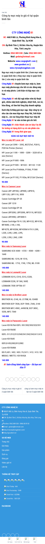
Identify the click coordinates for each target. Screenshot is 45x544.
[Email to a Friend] (20, 379)
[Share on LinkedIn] (29, 379)
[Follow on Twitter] (13, 535)
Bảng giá (5, 458)
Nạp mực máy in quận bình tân (15, 72)
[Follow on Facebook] (4, 535)
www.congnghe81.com (25, 61)
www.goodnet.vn (22, 64)
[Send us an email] (17, 535)
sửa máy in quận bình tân (18, 79)
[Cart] (42, 4)
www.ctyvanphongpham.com (22, 68)
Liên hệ (4, 467)
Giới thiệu (5, 446)
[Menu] (3, 4)
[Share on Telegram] (38, 379)
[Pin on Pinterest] (25, 379)
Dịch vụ (5, 454)
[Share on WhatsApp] (7, 379)
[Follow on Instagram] (8, 535)
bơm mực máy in (28, 83)
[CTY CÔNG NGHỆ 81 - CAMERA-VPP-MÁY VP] (22, 4)
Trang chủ (5, 442)
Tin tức (4, 12)
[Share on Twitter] (16, 379)
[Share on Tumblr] (33, 379)
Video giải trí (6, 463)
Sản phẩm (5, 450)
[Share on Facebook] (12, 379)
